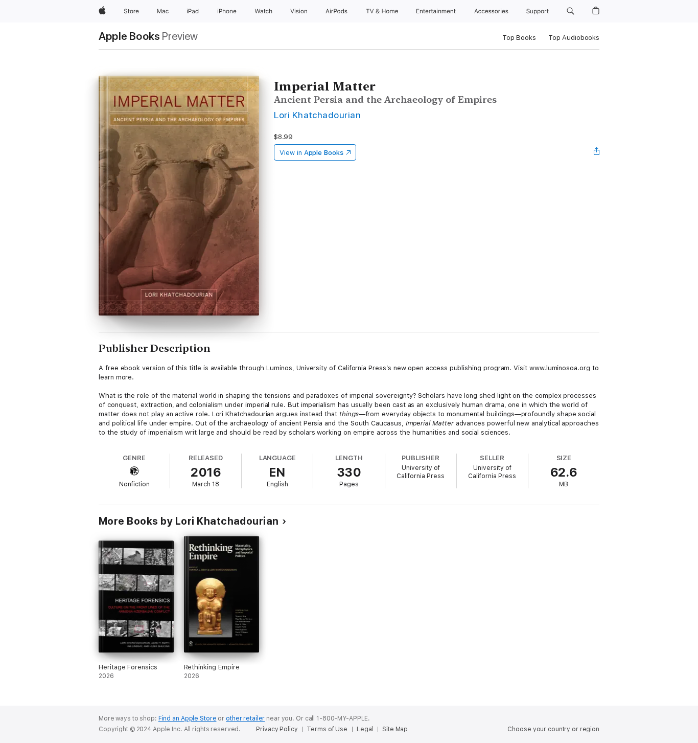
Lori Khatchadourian (317, 114)
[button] (570, 11)
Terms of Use (327, 729)
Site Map (395, 729)
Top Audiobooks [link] (573, 37)
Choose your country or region (553, 729)
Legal (365, 729)
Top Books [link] (519, 37)
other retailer (245, 718)
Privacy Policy (276, 729)
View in (311, 152)
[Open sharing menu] (597, 152)
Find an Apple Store (187, 718)
